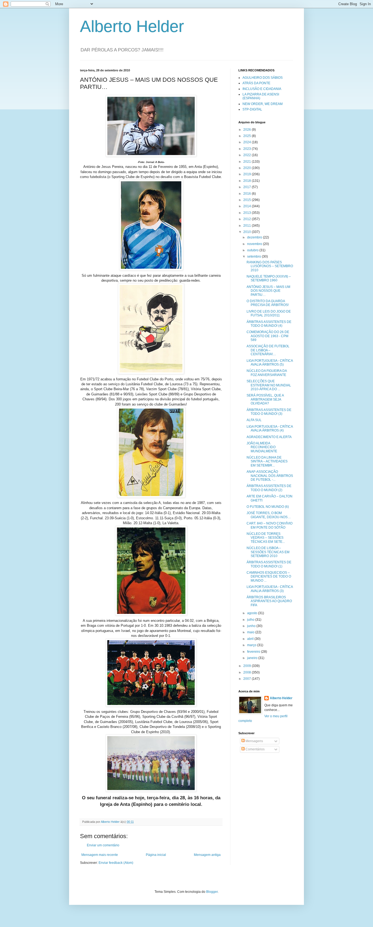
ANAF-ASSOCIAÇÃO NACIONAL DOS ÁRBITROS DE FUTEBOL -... (270, 476)
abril (250, 639)
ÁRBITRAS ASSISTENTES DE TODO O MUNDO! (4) (269, 324)
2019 (247, 174)
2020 (247, 168)
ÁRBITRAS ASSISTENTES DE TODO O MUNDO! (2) (269, 488)
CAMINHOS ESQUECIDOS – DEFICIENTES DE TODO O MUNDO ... (269, 576)
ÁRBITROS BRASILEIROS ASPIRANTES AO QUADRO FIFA (269, 601)
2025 (247, 136)
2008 (247, 672)
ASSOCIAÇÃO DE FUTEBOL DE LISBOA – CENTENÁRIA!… (268, 350)
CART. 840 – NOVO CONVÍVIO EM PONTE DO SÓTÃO (269, 525)
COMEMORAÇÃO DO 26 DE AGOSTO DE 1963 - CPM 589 (268, 336)
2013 (247, 213)
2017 (247, 187)
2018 (247, 181)
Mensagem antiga (207, 855)
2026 (247, 130)
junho (251, 626)
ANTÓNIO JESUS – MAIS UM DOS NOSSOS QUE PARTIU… (268, 291)
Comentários (255, 749)
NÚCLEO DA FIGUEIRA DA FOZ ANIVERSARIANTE (267, 373)
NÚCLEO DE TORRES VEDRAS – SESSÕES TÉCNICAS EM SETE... (266, 538)
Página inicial (156, 855)
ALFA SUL (254, 420)
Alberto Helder (132, 26)
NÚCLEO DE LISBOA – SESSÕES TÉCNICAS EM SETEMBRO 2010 (268, 552)
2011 (247, 226)
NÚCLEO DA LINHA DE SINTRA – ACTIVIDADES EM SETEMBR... (267, 461)
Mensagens (254, 741)
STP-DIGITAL (252, 109)
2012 (247, 219)
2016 (247, 194)
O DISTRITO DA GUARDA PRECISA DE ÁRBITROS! (268, 303)
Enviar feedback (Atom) (116, 863)
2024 (247, 142)
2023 (247, 149)
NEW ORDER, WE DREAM (262, 104)
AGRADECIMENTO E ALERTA (269, 437)
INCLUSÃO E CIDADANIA (261, 89)
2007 (247, 679)
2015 (247, 200)
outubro (253, 250)
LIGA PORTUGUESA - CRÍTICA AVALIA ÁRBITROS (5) (270, 362)
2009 (247, 666)
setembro (254, 256)
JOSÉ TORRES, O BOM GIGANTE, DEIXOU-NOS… (269, 515)
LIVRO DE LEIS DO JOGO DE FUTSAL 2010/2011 (269, 313)
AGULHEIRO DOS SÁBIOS (262, 78)
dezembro (255, 237)
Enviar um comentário (103, 845)
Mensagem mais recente (99, 855)
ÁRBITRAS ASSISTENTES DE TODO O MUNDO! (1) (269, 564)
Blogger (212, 892)
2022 (247, 155)
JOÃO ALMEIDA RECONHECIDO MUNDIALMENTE (262, 447)
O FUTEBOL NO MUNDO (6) (268, 507)
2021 (247, 162)
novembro (255, 244)
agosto (252, 613)
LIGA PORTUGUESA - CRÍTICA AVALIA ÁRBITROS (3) (270, 589)
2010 (247, 232)
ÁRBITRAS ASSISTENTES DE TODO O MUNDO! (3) (269, 412)
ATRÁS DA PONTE (256, 83)
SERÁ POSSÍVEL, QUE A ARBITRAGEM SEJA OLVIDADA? (265, 399)
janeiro (252, 658)
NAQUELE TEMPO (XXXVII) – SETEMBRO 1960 (269, 278)
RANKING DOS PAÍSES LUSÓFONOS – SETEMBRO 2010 (270, 266)
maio (251, 632)
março (252, 645)
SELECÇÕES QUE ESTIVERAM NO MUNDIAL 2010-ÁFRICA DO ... (269, 385)
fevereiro (254, 652)
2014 (247, 206)
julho (251, 620)
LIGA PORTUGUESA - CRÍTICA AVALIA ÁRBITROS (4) (270, 428)
